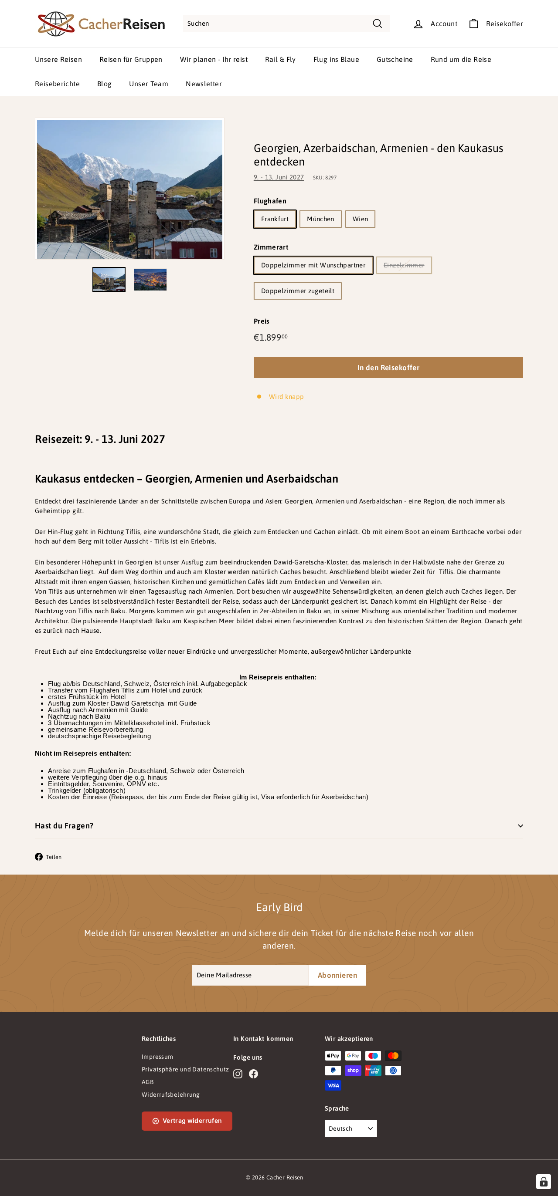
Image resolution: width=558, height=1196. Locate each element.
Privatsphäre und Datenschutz (185, 1069)
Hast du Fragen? (64, 825)
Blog (104, 84)
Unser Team (148, 84)
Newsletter (204, 84)
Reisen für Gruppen (131, 59)
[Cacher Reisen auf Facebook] (253, 1073)
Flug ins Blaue (336, 59)
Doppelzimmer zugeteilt (297, 290)
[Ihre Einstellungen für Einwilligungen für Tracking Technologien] (543, 1181)
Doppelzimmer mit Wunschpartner (313, 265)
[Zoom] (129, 188)
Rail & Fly (280, 59)
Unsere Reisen (58, 59)
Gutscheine (395, 59)
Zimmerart (271, 247)
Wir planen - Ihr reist (214, 59)
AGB (147, 1081)
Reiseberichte (57, 84)
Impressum (157, 1056)
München (320, 219)
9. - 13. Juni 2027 (279, 177)
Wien (360, 219)
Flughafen (270, 201)
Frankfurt (275, 219)
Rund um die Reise (461, 59)
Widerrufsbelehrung (171, 1094)
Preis (262, 321)
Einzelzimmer (404, 265)
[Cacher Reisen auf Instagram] (237, 1073)
